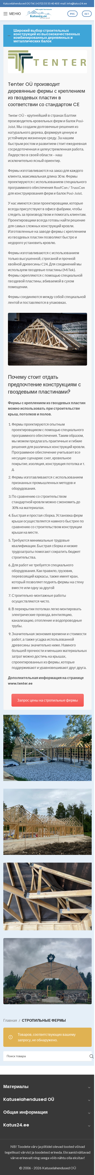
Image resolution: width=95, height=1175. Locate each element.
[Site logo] (38, 13)
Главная (10, 1020)
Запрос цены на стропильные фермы (47, 700)
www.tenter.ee (20, 683)
